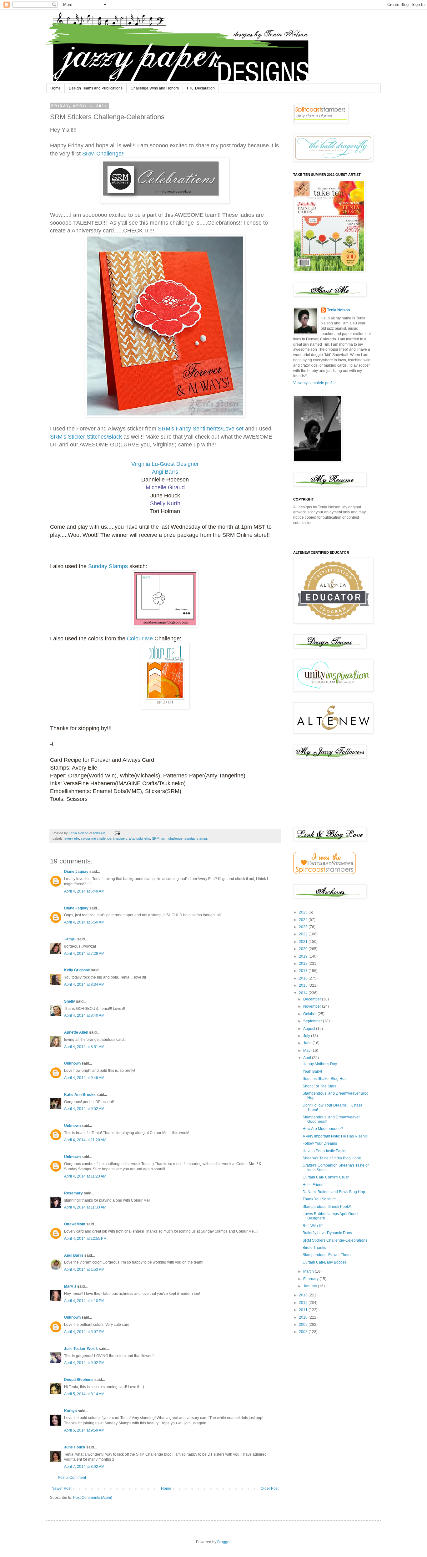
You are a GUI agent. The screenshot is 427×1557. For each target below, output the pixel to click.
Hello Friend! (313, 1185)
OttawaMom (74, 1224)
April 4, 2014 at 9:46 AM (84, 1078)
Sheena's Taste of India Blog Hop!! (332, 1158)
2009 (304, 1324)
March (309, 1271)
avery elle (71, 838)
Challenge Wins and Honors (155, 88)
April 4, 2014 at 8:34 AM (84, 984)
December (312, 999)
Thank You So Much (320, 1199)
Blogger (223, 1542)
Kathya (70, 1411)
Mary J (70, 1286)
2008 (304, 1332)
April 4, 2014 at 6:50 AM (84, 922)
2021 (304, 941)
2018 (304, 963)
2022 (304, 934)
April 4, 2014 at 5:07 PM (84, 1332)
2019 (304, 956)
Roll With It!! (313, 1226)
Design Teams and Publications (96, 88)
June (308, 1043)
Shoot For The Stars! (320, 1086)
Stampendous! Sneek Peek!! (327, 1206)
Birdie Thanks (314, 1247)
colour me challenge (96, 838)
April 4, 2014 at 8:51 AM (84, 1047)
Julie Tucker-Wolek (81, 1348)
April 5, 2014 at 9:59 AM (84, 1430)
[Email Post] (117, 833)
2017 (304, 971)
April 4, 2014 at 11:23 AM (85, 1176)
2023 (304, 927)
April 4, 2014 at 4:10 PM (84, 1301)
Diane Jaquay (76, 871)
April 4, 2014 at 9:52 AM (84, 1109)
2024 (304, 920)
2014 (304, 993)
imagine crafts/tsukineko (131, 838)
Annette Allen (76, 1032)
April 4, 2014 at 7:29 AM (84, 953)
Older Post (270, 1488)
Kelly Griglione (77, 970)
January (310, 1286)
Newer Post (61, 1488)
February (311, 1279)
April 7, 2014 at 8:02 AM (84, 1466)
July (307, 1036)
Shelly (69, 1001)
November (312, 1006)
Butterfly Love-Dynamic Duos (327, 1233)
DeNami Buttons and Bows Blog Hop (334, 1192)
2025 (304, 912)
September (313, 1021)
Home (55, 88)
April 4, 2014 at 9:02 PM (84, 1363)
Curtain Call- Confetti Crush (326, 1177)
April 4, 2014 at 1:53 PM (84, 1269)
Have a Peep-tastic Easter (325, 1151)
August (309, 1028)
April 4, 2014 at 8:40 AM (84, 1015)
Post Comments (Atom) (92, 1497)
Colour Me (140, 638)
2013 (304, 1295)
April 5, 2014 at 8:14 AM (84, 1394)
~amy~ (70, 939)
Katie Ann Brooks (80, 1094)
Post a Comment (72, 1477)
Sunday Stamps (108, 566)
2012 (304, 1302)
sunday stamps (196, 838)
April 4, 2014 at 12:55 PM (85, 1238)
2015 (304, 985)
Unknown (72, 1063)
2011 (304, 1310)
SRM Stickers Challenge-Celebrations (335, 1240)
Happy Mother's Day (320, 1064)
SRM (155, 838)
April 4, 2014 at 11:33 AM (85, 1207)
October (310, 1014)
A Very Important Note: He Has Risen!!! (335, 1136)
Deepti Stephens (78, 1379)
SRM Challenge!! (103, 153)
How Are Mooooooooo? (323, 1129)
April (307, 1058)
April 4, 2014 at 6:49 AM (84, 891)
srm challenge (172, 838)
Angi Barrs (73, 1255)
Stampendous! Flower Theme (328, 1255)
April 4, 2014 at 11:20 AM (85, 1140)
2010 (304, 1317)
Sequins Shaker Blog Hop (325, 1078)
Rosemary (73, 1193)
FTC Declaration (201, 88)
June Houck (74, 1447)
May (307, 1050)
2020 (304, 949)
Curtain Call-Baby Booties (325, 1262)
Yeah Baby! (312, 1071)
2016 (304, 978)
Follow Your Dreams (320, 1143)
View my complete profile (314, 383)
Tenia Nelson (338, 310)
